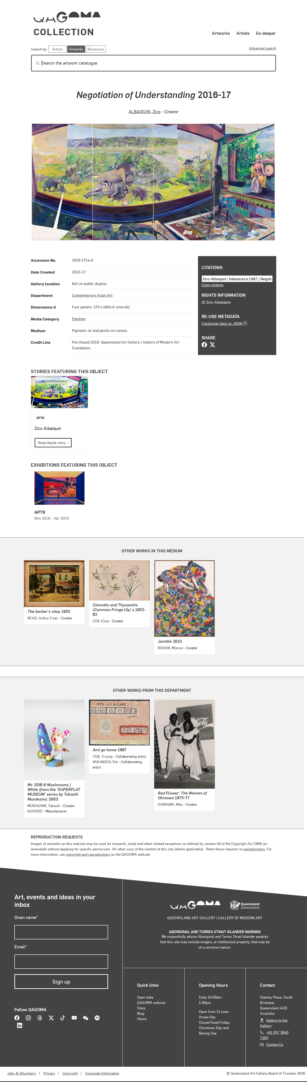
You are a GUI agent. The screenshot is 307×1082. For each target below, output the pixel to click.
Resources (96, 49)
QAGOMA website (151, 1002)
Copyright (70, 1073)
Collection (63, 31)
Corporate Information (102, 1073)
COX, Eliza (101, 620)
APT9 (40, 418)
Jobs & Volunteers (21, 1073)
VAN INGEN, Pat (105, 761)
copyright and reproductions (88, 854)
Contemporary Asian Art (92, 295)
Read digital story (51, 442)
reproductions (254, 849)
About (142, 1018)
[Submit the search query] (34, 63)
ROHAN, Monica (170, 647)
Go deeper (266, 33)
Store (141, 1008)
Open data (145, 997)
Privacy (49, 1073)
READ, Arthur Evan (42, 618)
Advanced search (262, 48)
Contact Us (274, 1044)
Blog (140, 1013)
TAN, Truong (103, 756)
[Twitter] (212, 345)
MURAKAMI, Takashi (43, 805)
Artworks (221, 33)
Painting (78, 318)
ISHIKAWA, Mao (170, 804)
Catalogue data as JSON (222, 323)
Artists (242, 33)
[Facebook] (204, 345)
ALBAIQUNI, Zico (144, 111)
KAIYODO (34, 811)
